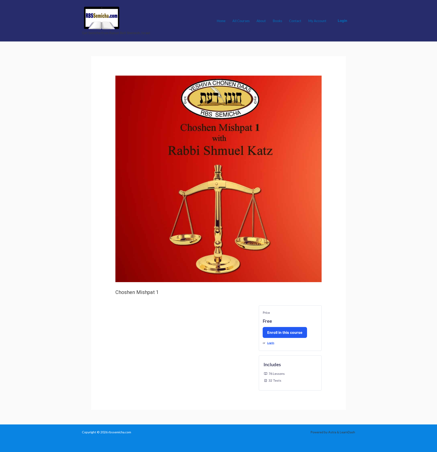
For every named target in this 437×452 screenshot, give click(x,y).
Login (342, 20)
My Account (317, 21)
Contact (295, 21)
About (261, 21)
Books (277, 21)
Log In (270, 343)
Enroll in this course (284, 332)
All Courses (241, 21)
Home (221, 21)
